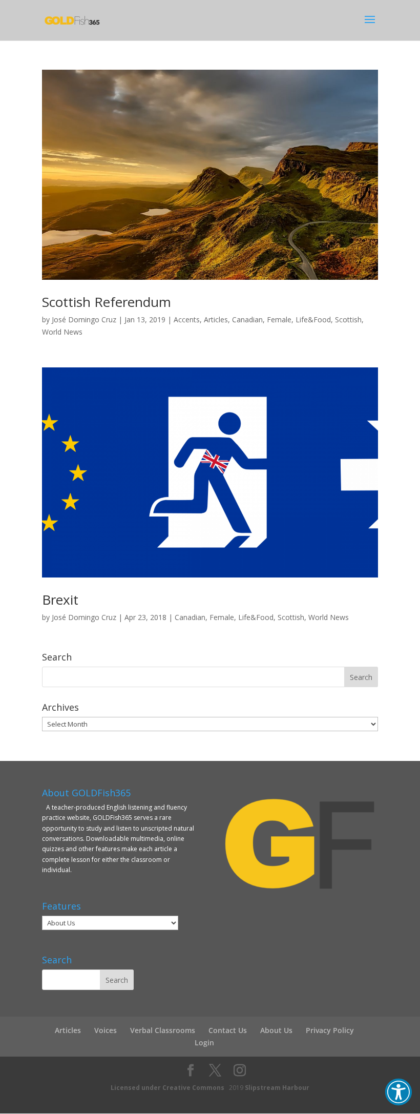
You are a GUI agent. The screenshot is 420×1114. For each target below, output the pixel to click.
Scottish (348, 319)
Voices (105, 1030)
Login (204, 1042)
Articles (216, 319)
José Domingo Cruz (84, 319)
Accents (187, 319)
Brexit (60, 599)
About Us (276, 1030)
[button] (398, 1092)
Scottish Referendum (106, 302)
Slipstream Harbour (277, 1087)
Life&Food (313, 319)
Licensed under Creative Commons (167, 1087)
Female (279, 319)
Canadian (247, 319)
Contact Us (227, 1030)
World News (62, 332)
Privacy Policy (330, 1030)
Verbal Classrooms (162, 1030)
